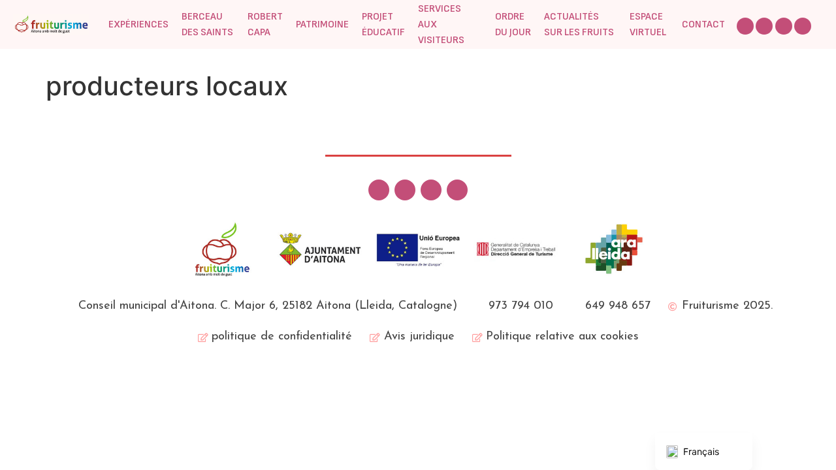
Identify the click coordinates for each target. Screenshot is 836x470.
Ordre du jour (513, 24)
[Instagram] (783, 26)
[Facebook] (764, 26)
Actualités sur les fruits (579, 24)
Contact (703, 24)
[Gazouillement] (745, 26)
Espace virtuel (648, 24)
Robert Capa (265, 24)
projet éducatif (383, 24)
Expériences (138, 24)
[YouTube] (802, 26)
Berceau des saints (207, 24)
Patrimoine (322, 24)
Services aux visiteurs (441, 24)
